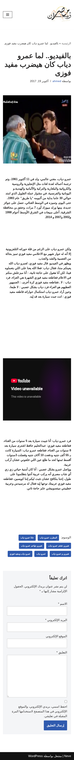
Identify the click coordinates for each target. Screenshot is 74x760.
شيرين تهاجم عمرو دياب (31, 545)
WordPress (35, 756)
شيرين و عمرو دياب (60, 554)
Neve (67, 756)
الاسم (62, 603)
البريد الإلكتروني (56, 620)
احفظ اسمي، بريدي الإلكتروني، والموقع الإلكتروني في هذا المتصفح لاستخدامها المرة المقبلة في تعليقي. (39, 711)
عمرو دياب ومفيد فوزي (20, 554)
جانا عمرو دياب (27, 537)
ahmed (56, 81)
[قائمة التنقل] (7, 14)
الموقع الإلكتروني (56, 636)
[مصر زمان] (59, 14)
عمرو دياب (41, 554)
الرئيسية (66, 43)
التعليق (61, 652)
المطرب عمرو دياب (48, 537)
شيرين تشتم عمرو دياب (58, 545)
